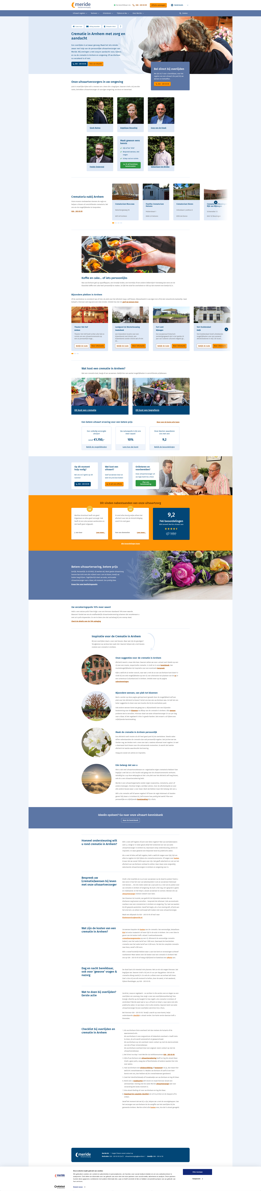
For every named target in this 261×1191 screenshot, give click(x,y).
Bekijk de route (82, 346)
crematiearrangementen (131, 938)
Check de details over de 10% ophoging (86, 621)
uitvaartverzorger (128, 894)
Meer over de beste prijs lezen (168, 422)
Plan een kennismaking (145, 483)
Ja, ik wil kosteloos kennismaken (130, 165)
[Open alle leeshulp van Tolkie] (121, 26)
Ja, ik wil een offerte (114, 484)
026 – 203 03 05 (144, 915)
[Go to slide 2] (116, 222)
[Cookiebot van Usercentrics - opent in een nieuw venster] (60, 1187)
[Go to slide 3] (118, 222)
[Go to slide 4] (121, 222)
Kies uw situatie (96, 64)
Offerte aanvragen (158, 5)
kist (123, 932)
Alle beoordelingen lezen (130, 544)
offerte (169, 958)
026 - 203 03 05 (141, 5)
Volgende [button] (216, 202)
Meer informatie (97, 346)
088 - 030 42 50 (158, 1156)
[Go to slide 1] (113, 222)
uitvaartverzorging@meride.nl (134, 1156)
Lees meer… (100, 532)
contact (128, 1153)
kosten (176, 858)
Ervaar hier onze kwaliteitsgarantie (84, 584)
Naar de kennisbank (130, 820)
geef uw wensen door (130, 302)
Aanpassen (196, 1178)
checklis (136, 1015)
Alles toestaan (197, 1172)
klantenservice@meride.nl (132, 918)
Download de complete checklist (136, 1094)
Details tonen (78, 1187)
